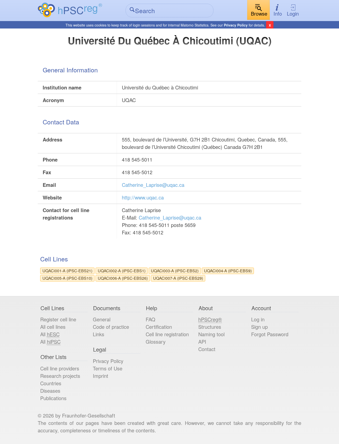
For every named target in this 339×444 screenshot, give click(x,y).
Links (98, 334)
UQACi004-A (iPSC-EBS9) (228, 271)
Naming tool (211, 334)
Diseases (50, 390)
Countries (50, 383)
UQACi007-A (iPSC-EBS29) (178, 278)
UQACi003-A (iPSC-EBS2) (175, 271)
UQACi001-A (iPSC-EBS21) (67, 271)
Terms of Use (107, 368)
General (101, 319)
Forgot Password (269, 334)
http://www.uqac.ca (143, 197)
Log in (258, 319)
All (50, 334)
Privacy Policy (236, 25)
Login (293, 13)
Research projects (60, 375)
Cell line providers (59, 368)
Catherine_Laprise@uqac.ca (153, 184)
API (202, 341)
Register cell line (58, 319)
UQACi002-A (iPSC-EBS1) (121, 271)
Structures (209, 326)
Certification (159, 326)
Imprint (100, 375)
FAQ (150, 319)
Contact (206, 349)
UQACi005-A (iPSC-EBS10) (67, 278)
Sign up (259, 326)
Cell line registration (167, 334)
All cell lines (53, 326)
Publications (53, 398)
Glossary (156, 341)
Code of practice (111, 326)
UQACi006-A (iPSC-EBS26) (123, 278)
